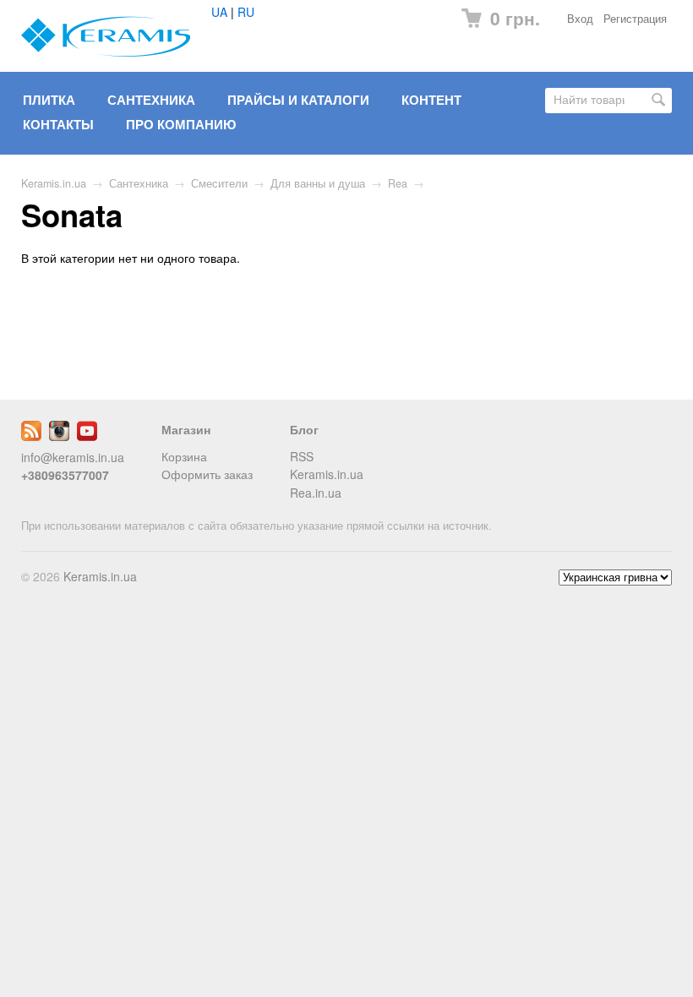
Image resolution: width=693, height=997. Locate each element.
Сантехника (151, 99)
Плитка (49, 99)
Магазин (185, 429)
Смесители (219, 183)
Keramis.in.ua (53, 183)
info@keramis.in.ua (72, 457)
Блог (304, 429)
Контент (431, 99)
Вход (580, 18)
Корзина (184, 456)
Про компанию (181, 124)
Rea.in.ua (315, 492)
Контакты (58, 124)
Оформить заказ (207, 474)
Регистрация (635, 18)
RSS (302, 456)
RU (245, 11)
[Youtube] (87, 436)
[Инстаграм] (59, 436)
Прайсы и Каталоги (298, 99)
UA (219, 11)
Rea (397, 183)
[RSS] (31, 436)
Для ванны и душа (317, 183)
